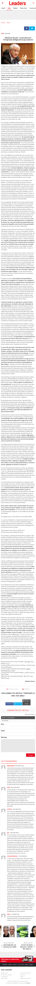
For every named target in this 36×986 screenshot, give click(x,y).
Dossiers (10, 964)
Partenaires (4, 964)
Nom (2, 724)
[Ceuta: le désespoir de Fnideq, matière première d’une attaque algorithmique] (7, 931)
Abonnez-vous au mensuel (25, 978)
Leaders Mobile (4, 978)
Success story (21, 964)
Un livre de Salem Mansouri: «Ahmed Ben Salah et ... (26, 946)
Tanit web (28, 983)
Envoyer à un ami (13, 689)
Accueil (3, 22)
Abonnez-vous (27, 702)
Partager (26, 28)
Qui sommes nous (4, 976)
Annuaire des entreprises (25, 973)
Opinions (26, 964)
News (8, 22)
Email (3, 731)
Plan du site (22, 975)
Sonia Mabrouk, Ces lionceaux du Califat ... (9, 946)
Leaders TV (15, 964)
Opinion (15, 8)
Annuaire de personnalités (6, 975)
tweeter (32, 28)
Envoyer (30, 755)
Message (4, 737)
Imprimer (27, 689)
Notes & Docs (23, 8)
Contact (21, 976)
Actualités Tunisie (4, 973)
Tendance (31, 964)
